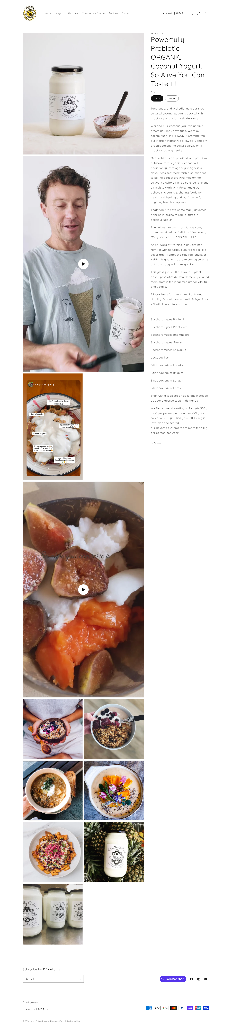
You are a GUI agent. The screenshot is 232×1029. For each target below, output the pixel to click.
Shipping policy (72, 1021)
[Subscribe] (80, 979)
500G (172, 98)
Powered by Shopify (52, 1021)
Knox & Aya (36, 1021)
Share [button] (157, 443)
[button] (191, 13)
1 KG (157, 98)
